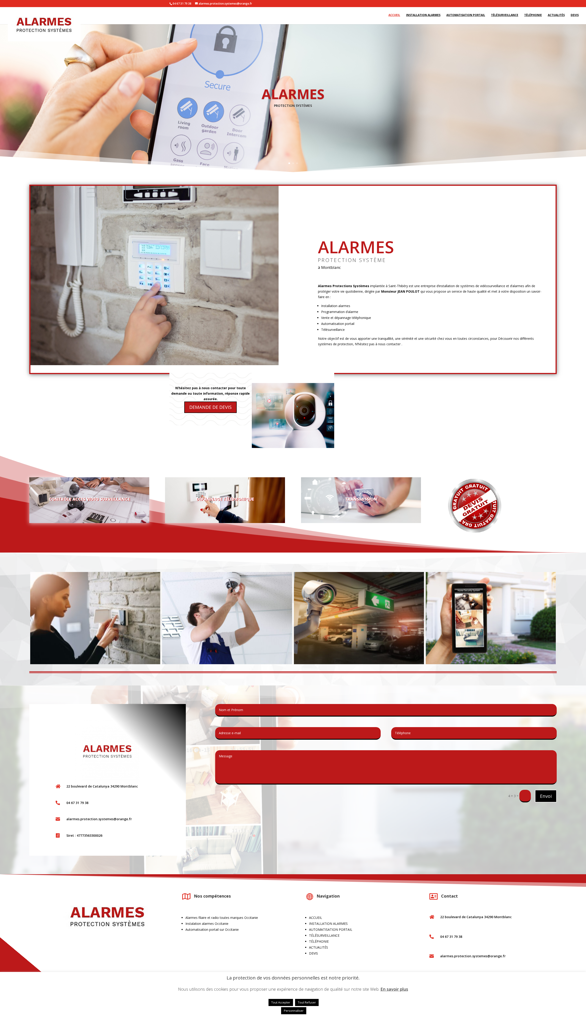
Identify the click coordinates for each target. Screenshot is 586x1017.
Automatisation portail (465, 16)
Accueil (394, 16)
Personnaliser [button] (294, 1011)
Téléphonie (533, 16)
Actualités (556, 16)
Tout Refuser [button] (307, 1002)
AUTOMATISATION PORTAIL (330, 931)
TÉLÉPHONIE (319, 943)
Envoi (546, 798)
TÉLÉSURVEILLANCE (324, 937)
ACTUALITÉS (318, 949)
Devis (575, 16)
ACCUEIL (315, 919)
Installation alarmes (423, 16)
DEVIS (313, 955)
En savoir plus (394, 989)
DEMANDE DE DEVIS (210, 409)
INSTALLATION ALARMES (328, 925)
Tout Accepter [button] (280, 1002)
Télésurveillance (504, 16)
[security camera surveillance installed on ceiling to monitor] (359, 665)
